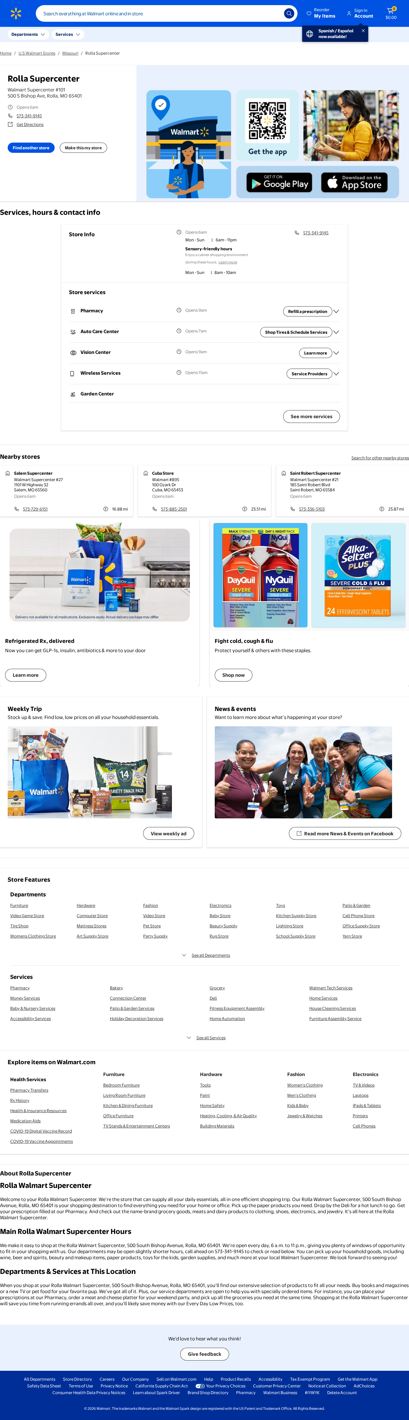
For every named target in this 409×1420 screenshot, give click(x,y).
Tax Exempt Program (310, 1379)
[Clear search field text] (274, 13)
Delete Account (342, 1392)
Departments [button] (25, 34)
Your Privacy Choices (225, 1385)
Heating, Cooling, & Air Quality (228, 1115)
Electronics (220, 905)
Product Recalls (236, 1379)
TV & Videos (363, 1085)
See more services (311, 416)
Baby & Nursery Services (32, 1008)
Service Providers (309, 373)
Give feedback (204, 1354)
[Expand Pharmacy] (336, 311)
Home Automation (227, 1018)
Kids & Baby (298, 1105)
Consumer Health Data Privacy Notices (88, 1392)
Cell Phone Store (358, 915)
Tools (205, 1085)
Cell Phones (364, 1125)
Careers (107, 1379)
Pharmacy (20, 987)
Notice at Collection (327, 1385)
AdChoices (364, 1385)
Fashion (150, 905)
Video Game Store (27, 915)
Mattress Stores (91, 925)
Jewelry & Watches (304, 1115)
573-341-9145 (29, 115)
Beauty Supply (223, 925)
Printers (360, 1115)
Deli (213, 998)
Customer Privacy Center (277, 1385)
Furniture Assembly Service (335, 1018)
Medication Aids (25, 1120)
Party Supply (155, 936)
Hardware (86, 905)
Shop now (233, 675)
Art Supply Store (92, 936)
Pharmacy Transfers (29, 1090)
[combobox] (166, 13)
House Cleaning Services (332, 1008)
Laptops (360, 1095)
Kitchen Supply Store (296, 915)
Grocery (217, 987)
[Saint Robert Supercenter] (342, 491)
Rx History (19, 1100)
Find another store (31, 147)
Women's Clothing (305, 1085)
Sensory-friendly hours (208, 248)
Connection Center (128, 998)
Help (208, 1379)
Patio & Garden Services (132, 1008)
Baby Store (220, 915)
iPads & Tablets (367, 1105)
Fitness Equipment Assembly (237, 1008)
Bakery (116, 987)
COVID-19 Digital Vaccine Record (41, 1131)
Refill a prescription (307, 311)
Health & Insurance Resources (38, 1110)
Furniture (19, 905)
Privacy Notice (114, 1385)
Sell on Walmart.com (177, 1379)
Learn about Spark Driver (156, 1392)
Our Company (135, 1379)
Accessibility (270, 1379)
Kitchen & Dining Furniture (128, 1105)
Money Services (25, 998)
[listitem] (221, 240)
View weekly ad (169, 834)
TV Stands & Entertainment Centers (136, 1125)
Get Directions (30, 124)
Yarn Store (352, 936)
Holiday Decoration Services (136, 1018)
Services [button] (64, 34)
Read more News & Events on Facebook (349, 834)
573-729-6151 (35, 508)
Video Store (154, 915)
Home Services (323, 998)
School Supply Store (295, 936)
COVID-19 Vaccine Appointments (41, 1141)
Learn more (228, 262)
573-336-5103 (312, 508)
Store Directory (77, 1379)
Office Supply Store (361, 925)
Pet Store (152, 925)
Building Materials (217, 1125)
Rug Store (219, 936)
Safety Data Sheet (44, 1385)
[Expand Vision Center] (336, 353)
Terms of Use (81, 1385)
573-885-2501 (174, 508)
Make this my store (83, 147)
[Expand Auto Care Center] (336, 332)
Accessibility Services (30, 1018)
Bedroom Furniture (121, 1085)
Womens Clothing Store (33, 936)
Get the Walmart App (357, 1379)
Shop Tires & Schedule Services (296, 332)
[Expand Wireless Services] (336, 374)
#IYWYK (312, 1392)
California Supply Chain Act (161, 1385)
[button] (321, 13)
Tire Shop (19, 925)
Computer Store (92, 915)
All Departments (39, 1379)
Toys (280, 905)
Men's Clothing (301, 1095)
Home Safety (212, 1105)
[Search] (289, 13)
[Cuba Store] (204, 491)
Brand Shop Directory (208, 1392)
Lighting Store (289, 925)
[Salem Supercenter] (66, 491)
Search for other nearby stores (380, 457)
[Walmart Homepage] (16, 13)
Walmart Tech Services (330, 987)
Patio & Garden (356, 905)
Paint (205, 1095)
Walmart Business (280, 1392)
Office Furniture (118, 1115)
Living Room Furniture (124, 1095)
